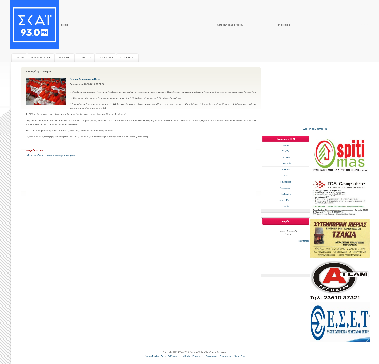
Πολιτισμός (285, 182)
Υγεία (285, 175)
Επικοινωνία (225, 356)
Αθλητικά (285, 169)
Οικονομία (286, 163)
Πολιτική (286, 157)
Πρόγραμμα (211, 356)
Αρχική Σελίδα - (153, 356)
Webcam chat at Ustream (315, 129)
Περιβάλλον (285, 194)
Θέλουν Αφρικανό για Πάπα (85, 79)
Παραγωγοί (197, 356)
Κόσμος (285, 145)
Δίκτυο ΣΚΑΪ (239, 356)
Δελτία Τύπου (285, 200)
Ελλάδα (285, 151)
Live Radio (185, 356)
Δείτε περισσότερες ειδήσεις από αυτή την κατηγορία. (51, 155)
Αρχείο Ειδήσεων (169, 356)
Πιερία (286, 206)
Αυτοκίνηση (285, 188)
